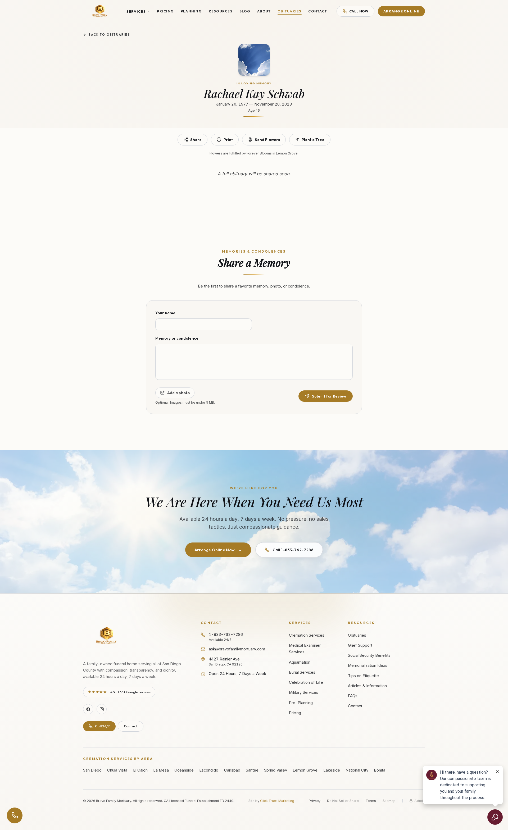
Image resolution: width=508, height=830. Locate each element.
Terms (371, 801)
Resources (221, 11)
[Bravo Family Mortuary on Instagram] (102, 709)
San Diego (92, 770)
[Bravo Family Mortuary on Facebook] (88, 709)
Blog (245, 11)
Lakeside (331, 770)
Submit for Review (329, 396)
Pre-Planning (301, 702)
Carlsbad (232, 770)
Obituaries (290, 11)
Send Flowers (267, 139)
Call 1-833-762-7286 (293, 549)
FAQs (352, 696)
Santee (252, 770)
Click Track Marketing (277, 801)
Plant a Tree (313, 139)
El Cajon (140, 770)
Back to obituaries (109, 35)
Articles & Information (367, 685)
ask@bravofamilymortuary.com (237, 649)
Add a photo (178, 392)
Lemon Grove (305, 770)
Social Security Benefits (369, 655)
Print (228, 139)
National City (357, 770)
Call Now (359, 11)
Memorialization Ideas (367, 665)
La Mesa (161, 770)
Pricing (165, 11)
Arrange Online (401, 11)
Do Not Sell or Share (343, 801)
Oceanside (184, 770)
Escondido (208, 770)
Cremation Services (306, 635)
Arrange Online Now (218, 549)
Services (136, 11)
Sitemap (389, 801)
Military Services (303, 692)
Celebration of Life (306, 682)
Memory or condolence (176, 338)
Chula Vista (117, 770)
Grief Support (360, 645)
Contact (317, 11)
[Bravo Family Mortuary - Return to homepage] (106, 636)
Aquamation (299, 662)
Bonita (379, 770)
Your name (165, 312)
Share (196, 139)
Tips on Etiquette (363, 675)
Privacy (314, 801)
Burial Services (302, 672)
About (264, 11)
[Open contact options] (15, 815)
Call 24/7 (102, 726)
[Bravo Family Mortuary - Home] (100, 11)
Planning (191, 11)
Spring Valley (275, 770)
